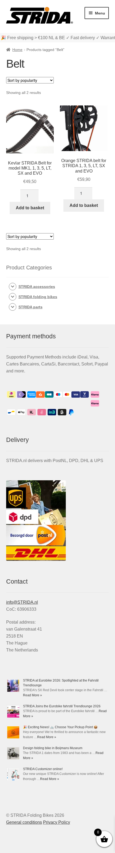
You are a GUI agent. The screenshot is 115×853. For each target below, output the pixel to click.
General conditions (24, 822)
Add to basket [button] (30, 208)
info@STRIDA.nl (22, 602)
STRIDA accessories (36, 286)
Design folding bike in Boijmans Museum (52, 748)
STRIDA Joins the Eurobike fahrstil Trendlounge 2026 (62, 706)
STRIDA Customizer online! (43, 769)
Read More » (32, 695)
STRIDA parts (30, 307)
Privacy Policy (56, 822)
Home (17, 49)
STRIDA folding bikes (37, 297)
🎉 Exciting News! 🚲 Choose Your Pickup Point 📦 (60, 727)
